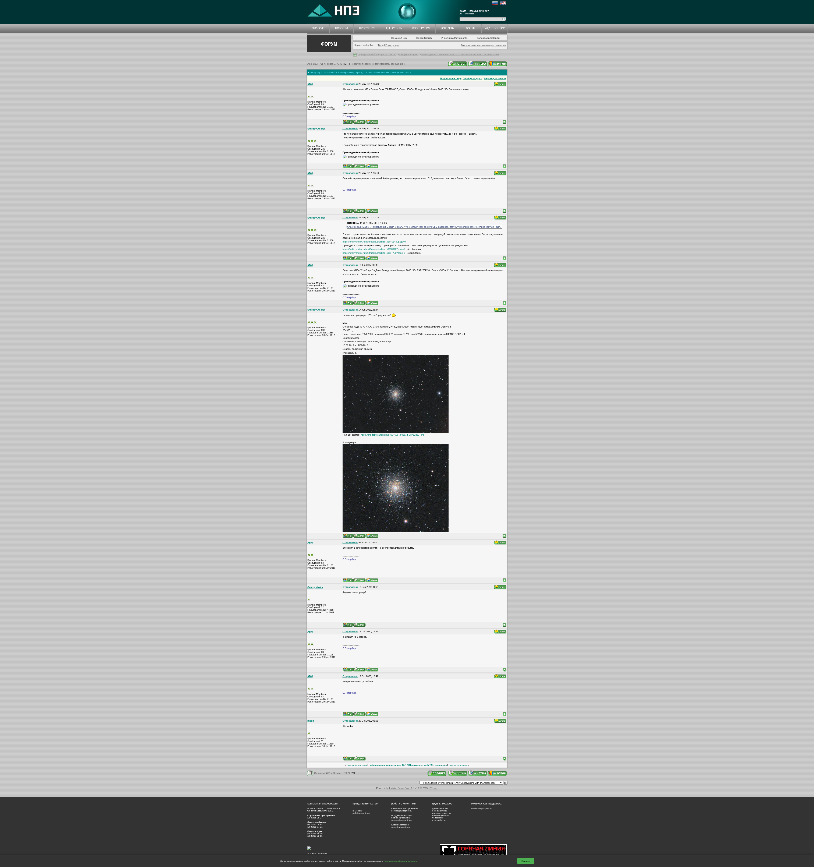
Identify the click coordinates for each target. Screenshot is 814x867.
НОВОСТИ (341, 28)
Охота (463, 11)
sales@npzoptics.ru (400, 827)
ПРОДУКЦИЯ (367, 28)
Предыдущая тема (357, 765)
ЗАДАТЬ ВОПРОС (494, 28)
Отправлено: (350, 84)
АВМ (310, 84)
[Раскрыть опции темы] (310, 773)
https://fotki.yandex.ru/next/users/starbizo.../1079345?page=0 (374, 241)
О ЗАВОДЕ (318, 28)
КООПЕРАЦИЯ (421, 28)
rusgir (310, 720)
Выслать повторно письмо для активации (483, 45)
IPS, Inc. (433, 788)
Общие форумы (408, 54)
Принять (525, 861)
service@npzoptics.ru (401, 811)
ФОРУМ (470, 28)
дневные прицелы (441, 813)
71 (341, 64)
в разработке (439, 820)
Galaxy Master (315, 587)
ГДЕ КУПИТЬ (394, 28)
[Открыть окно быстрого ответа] (458, 773)
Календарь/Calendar (488, 38)
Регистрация (392, 45)
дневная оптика (440, 808)
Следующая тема (458, 765)
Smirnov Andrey (316, 128)
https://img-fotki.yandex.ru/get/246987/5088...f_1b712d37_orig (392, 435)
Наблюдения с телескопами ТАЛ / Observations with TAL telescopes (460, 54)
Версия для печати (495, 78)
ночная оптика (439, 811)
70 (338, 64)
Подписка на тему (450, 78)
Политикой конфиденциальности (401, 861)
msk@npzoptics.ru (361, 813)
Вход (380, 45)
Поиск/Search (424, 38)
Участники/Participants (454, 38)
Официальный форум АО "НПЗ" (377, 54)
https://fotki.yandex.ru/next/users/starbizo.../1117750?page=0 (374, 253)
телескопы (437, 818)
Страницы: (312, 64)
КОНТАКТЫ (447, 28)
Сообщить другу (472, 78)
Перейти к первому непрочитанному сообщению (377, 64)
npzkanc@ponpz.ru (400, 818)
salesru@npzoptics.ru (401, 820)
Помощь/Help (399, 38)
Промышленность (480, 11)
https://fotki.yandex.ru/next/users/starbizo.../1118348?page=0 (374, 249)
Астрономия (467, 14)
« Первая (328, 64)
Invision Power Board (400, 788)
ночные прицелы (440, 815)
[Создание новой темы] (478, 63)
